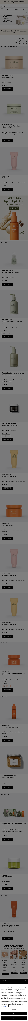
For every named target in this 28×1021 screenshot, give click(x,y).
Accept (14, 1018)
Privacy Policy (5, 1006)
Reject (14, 1013)
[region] (14, 1002)
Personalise (14, 1009)
